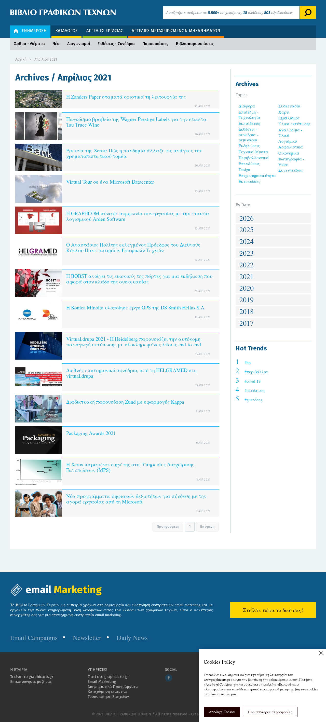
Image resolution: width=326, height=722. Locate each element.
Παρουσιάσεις (155, 43)
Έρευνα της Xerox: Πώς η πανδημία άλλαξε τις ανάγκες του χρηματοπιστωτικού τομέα (134, 153)
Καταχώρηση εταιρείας (108, 691)
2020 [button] (246, 288)
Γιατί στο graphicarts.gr (108, 676)
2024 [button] (246, 241)
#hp (247, 362)
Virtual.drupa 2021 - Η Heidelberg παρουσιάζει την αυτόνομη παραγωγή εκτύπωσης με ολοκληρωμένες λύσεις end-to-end (133, 341)
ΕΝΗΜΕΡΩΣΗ (34, 30)
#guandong (253, 399)
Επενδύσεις (249, 163)
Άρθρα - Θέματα (29, 43)
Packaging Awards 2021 (91, 433)
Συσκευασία (289, 105)
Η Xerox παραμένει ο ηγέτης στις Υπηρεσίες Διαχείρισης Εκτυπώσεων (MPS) (130, 467)
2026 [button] (246, 218)
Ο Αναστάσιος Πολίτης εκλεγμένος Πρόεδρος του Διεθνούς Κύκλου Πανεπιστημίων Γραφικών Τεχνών (133, 247)
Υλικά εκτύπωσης (294, 123)
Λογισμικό (287, 141)
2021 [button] (246, 276)
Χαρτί (284, 112)
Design (244, 169)
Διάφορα (247, 105)
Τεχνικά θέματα (253, 151)
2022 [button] (246, 264)
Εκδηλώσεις (249, 145)
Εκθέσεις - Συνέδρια (116, 43)
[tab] (273, 218)
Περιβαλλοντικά (254, 157)
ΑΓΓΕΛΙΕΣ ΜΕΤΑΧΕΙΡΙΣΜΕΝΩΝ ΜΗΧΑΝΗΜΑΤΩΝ (176, 30)
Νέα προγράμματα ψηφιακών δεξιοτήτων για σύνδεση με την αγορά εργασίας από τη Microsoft (136, 499)
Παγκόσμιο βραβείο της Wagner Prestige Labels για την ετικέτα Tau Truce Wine (136, 122)
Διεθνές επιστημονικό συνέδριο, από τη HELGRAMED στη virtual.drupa (131, 373)
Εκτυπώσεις (249, 181)
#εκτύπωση (254, 390)
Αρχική (20, 59)
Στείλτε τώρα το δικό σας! (273, 610)
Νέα (56, 43)
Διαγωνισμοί (78, 43)
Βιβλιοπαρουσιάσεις (195, 43)
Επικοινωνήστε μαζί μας (31, 681)
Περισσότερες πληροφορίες (270, 712)
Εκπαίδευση (249, 123)
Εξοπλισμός (289, 117)
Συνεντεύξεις (290, 170)
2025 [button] (246, 229)
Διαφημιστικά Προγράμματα (113, 686)
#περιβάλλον (256, 371)
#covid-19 (252, 381)
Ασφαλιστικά (290, 146)
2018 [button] (246, 311)
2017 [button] (246, 323)
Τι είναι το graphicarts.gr (31, 676)
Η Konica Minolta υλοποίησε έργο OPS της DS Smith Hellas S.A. (136, 307)
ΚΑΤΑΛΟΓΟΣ (66, 30)
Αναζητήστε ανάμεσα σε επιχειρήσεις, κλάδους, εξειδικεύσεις (229, 12)
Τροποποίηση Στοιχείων (108, 696)
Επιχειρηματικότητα (257, 175)
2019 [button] (246, 299)
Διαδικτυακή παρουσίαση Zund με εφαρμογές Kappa (125, 401)
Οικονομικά (288, 153)
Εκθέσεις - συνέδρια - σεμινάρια (248, 134)
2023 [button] (246, 253)
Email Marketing (102, 681)
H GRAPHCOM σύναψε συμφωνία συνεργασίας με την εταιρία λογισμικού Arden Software (137, 216)
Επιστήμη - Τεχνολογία (249, 114)
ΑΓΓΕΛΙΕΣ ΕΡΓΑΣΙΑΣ (104, 30)
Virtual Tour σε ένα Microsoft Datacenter (110, 181)
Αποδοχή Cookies (222, 711)
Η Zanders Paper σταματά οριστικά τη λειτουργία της (126, 96)
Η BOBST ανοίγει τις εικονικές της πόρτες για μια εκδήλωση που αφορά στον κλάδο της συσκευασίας (139, 279)
